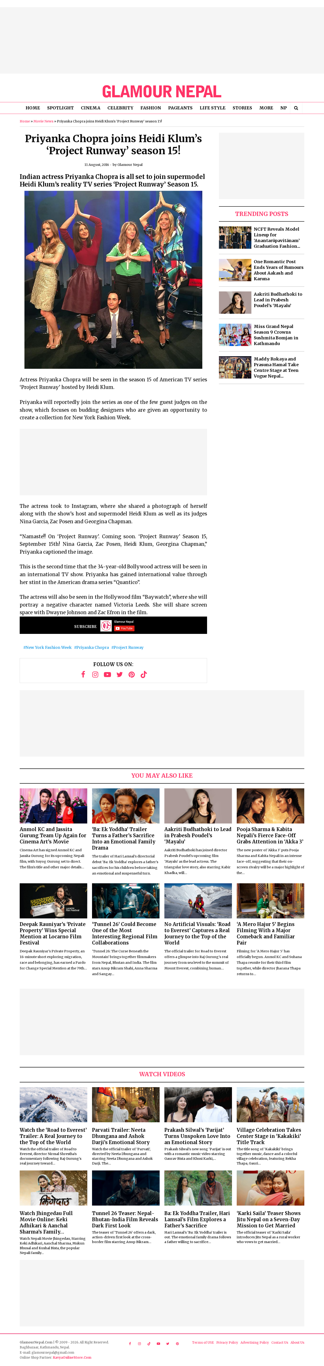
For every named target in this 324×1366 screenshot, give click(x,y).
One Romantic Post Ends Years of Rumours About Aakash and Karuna (279, 270)
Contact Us (279, 1343)
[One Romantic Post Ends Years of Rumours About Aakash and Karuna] (235, 270)
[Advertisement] (162, 40)
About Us (297, 1343)
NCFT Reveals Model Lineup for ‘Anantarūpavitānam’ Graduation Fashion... (277, 237)
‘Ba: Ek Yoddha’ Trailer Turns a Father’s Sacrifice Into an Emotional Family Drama (123, 838)
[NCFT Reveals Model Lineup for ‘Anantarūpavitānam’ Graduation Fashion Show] (235, 237)
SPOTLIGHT (60, 108)
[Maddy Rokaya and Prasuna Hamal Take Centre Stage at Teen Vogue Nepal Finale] (235, 367)
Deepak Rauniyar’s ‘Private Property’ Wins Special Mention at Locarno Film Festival (53, 933)
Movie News (43, 121)
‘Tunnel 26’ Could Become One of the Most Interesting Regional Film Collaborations (124, 933)
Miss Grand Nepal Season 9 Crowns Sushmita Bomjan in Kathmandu (276, 335)
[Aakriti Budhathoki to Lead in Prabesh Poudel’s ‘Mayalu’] (235, 302)
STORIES (242, 108)
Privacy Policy (227, 1343)
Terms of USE (203, 1343)
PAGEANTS (180, 108)
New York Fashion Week (49, 647)
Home (25, 121)
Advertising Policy (255, 1343)
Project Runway (128, 647)
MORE (266, 108)
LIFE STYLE (213, 108)
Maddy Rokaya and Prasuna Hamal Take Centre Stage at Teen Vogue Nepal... (276, 367)
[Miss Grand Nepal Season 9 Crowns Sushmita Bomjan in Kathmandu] (235, 335)
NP (283, 108)
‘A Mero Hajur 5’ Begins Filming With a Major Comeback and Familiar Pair (266, 933)
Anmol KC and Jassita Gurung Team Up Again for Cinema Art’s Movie (53, 835)
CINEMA (90, 108)
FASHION (150, 108)
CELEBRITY (120, 108)
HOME (33, 108)
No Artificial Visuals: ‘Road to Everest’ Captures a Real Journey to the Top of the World (197, 933)
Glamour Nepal (130, 165)
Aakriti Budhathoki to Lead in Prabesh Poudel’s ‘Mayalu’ (278, 299)
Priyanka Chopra (92, 647)
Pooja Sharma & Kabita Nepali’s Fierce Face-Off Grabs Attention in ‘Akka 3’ (270, 835)
